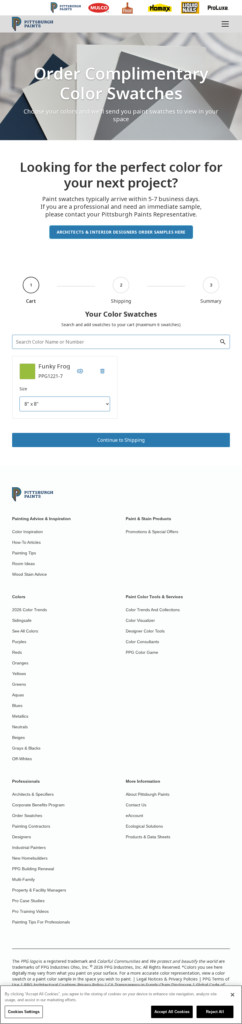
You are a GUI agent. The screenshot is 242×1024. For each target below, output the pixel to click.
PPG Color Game (142, 652)
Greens (19, 684)
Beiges (18, 737)
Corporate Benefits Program (38, 805)
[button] (224, 24)
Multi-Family (23, 879)
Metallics (20, 716)
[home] (32, 24)
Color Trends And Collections (153, 609)
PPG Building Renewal (33, 868)
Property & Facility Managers (39, 890)
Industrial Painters (29, 847)
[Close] (232, 994)
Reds (17, 652)
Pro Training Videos (30, 911)
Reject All (215, 1012)
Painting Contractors (31, 826)
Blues (17, 705)
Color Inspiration (27, 531)
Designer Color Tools (145, 631)
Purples (19, 641)
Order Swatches (27, 815)
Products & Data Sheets (148, 836)
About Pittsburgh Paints (147, 794)
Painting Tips (24, 553)
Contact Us (136, 805)
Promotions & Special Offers (152, 531)
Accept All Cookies (171, 1012)
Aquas (18, 695)
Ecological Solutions (144, 826)
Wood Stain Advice (29, 574)
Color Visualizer (140, 620)
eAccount (134, 815)
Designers (21, 836)
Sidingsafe (22, 620)
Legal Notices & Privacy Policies (167, 979)
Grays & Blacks (26, 748)
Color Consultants (142, 641)
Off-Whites (22, 758)
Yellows (19, 673)
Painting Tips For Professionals (41, 922)
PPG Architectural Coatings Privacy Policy (63, 985)
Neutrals (20, 726)
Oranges (20, 663)
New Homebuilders (30, 858)
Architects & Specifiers (33, 794)
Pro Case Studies (28, 900)
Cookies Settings (24, 1012)
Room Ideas (23, 563)
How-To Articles (26, 542)
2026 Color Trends (29, 609)
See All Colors (25, 631)
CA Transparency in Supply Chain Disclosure (149, 985)
